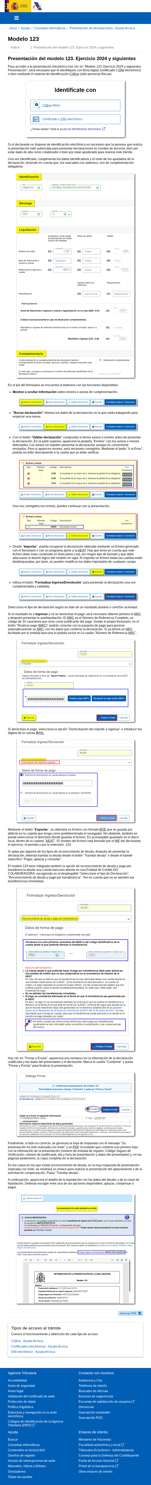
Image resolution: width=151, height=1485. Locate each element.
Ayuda (25, 28)
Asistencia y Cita (90, 1380)
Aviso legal (15, 1391)
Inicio (13, 28)
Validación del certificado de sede (31, 1396)
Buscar (13, 1439)
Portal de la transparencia (96, 1466)
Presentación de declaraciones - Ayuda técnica (102, 28)
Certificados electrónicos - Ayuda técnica (39, 1346)
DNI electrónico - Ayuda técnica (33, 1351)
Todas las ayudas (20, 1477)
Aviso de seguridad (21, 1385)
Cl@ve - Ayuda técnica (27, 1341)
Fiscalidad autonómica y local (99, 1445)
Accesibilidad (17, 1380)
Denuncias (86, 1407)
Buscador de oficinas (93, 1391)
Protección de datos (22, 1401)
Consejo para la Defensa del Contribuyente (109, 1455)
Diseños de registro (21, 1455)
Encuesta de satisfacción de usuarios (105, 1401)
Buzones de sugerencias (96, 1396)
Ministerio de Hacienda (95, 1439)
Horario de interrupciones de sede (31, 1460)
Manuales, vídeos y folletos (27, 1466)
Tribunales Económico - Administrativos (106, 1450)
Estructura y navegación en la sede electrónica (32, 1414)
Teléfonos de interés (93, 1385)
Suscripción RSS (91, 1417)
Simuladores (17, 1471)
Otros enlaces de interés (95, 1471)
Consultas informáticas (50, 28)
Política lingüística (20, 1407)
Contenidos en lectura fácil (26, 1450)
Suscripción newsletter (94, 1412)
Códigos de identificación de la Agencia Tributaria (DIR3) (35, 1423)
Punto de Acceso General (96, 1460)
